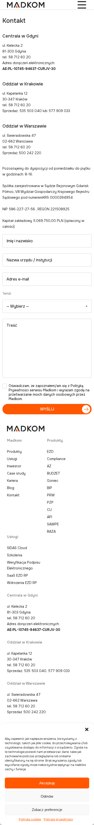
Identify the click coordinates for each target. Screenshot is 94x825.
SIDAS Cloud (17, 548)
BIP (49, 488)
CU (49, 509)
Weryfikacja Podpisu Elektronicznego (23, 565)
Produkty (14, 451)
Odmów (47, 796)
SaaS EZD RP (17, 575)
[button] (86, 729)
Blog (10, 488)
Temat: (7, 293)
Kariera (12, 480)
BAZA (51, 531)
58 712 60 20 (24, 618)
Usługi (12, 459)
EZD (50, 451)
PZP (50, 502)
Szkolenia (14, 555)
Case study (16, 473)
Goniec (52, 480)
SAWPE (53, 524)
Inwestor (14, 466)
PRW (51, 495)
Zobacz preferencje (47, 810)
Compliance (56, 459)
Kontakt (13, 495)
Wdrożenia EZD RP (22, 583)
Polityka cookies (30, 819)
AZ (49, 466)
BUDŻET (53, 473)
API (49, 517)
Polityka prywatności (58, 819)
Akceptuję (47, 783)
